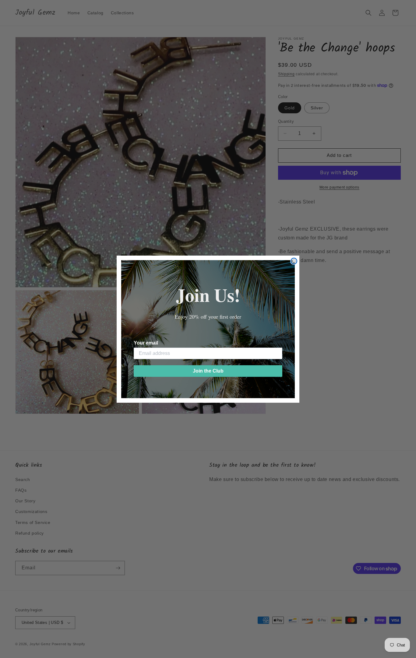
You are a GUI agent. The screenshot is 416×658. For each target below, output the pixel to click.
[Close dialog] (294, 261)
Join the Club (208, 370)
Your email (146, 342)
